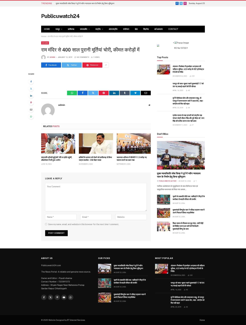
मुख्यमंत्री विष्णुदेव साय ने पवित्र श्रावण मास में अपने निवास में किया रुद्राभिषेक (188, 211)
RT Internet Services (76, 320)
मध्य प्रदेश (45, 43)
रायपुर (58, 29)
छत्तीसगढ (71, 29)
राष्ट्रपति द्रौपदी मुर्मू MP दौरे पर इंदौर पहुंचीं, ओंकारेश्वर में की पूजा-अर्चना (56, 158)
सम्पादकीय (83, 29)
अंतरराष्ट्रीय (113, 29)
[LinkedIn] (31, 95)
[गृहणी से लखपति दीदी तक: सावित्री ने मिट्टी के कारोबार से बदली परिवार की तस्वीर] (163, 199)
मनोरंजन (126, 29)
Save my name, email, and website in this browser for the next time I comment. (83, 224)
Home (47, 29)
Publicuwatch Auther (167, 181)
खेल (136, 29)
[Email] (31, 109)
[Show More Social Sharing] (106, 65)
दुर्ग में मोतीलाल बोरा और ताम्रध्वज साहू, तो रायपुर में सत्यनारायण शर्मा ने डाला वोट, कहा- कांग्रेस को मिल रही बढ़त (188, 101)
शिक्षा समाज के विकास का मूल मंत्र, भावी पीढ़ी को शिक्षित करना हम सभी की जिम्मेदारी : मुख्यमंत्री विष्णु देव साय (188, 226)
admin (52, 57)
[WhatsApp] (31, 116)
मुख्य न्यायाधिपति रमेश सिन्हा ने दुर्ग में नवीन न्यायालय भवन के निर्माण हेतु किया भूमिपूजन (178, 175)
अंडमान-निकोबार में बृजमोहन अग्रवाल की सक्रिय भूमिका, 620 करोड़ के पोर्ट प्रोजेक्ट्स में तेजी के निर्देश (188, 69)
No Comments (83, 57)
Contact (173, 29)
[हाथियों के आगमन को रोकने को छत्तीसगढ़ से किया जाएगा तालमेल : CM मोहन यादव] (96, 143)
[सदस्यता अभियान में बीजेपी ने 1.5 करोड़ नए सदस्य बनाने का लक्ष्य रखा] (134, 143)
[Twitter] (31, 88)
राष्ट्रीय (98, 29)
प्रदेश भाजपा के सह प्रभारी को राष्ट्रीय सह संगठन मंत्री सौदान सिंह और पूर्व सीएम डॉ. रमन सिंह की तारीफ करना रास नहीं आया (188, 118)
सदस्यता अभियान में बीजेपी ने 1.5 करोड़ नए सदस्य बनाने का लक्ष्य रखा (132, 158)
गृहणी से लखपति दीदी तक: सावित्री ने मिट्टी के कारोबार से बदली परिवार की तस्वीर (83, 3)
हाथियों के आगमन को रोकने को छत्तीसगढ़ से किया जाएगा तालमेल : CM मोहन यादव (95, 158)
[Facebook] (31, 81)
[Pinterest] (31, 102)
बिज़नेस (146, 29)
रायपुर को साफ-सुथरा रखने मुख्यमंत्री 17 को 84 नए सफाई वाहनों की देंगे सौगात (188, 85)
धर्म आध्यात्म (158, 29)
